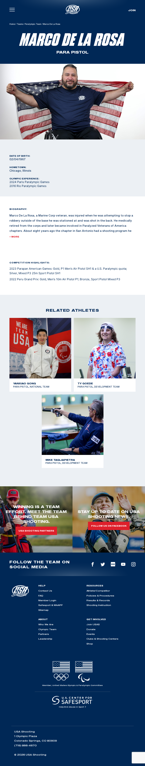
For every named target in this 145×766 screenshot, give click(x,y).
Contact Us (45, 590)
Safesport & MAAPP (50, 605)
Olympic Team (47, 629)
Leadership (45, 639)
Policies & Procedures (100, 595)
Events (90, 634)
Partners (43, 634)
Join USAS (93, 624)
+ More (14, 237)
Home (12, 24)
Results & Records (98, 600)
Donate (91, 629)
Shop (89, 643)
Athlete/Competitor (98, 590)
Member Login (47, 600)
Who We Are (45, 624)
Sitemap (43, 610)
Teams (20, 24)
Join (132, 10)
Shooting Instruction (98, 605)
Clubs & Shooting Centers (102, 639)
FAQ (40, 595)
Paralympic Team (33, 24)
